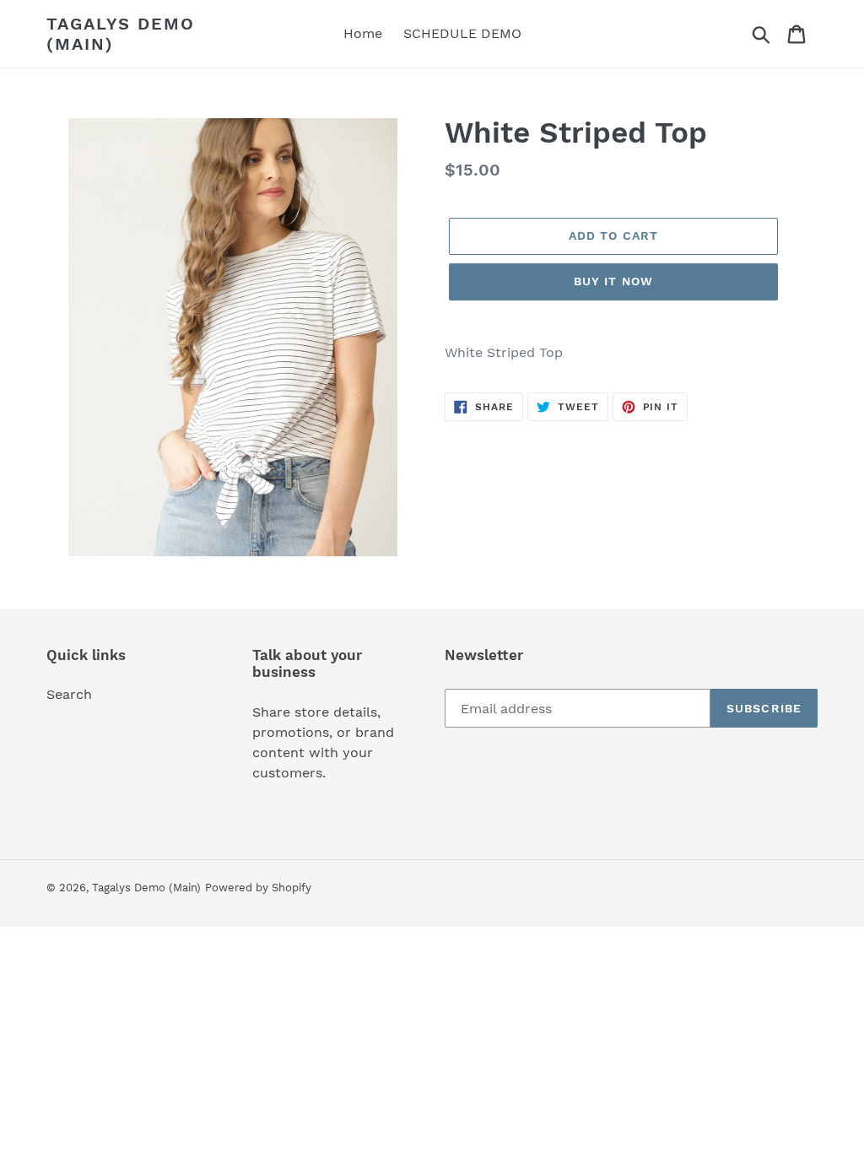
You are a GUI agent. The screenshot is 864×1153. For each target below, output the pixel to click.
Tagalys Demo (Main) (120, 34)
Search (69, 694)
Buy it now (613, 281)
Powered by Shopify (258, 887)
